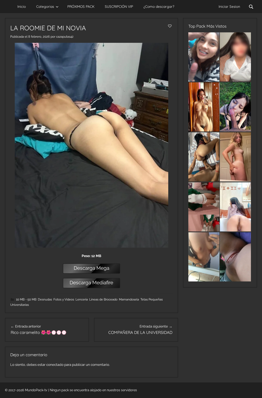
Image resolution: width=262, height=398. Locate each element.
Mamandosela (129, 299)
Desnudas (45, 299)
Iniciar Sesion (229, 6)
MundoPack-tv (36, 390)
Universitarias (19, 305)
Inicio (21, 6)
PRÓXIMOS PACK (80, 6)
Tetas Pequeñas (151, 299)
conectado (54, 365)
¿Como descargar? (158, 6)
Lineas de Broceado (103, 299)
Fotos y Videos (63, 299)
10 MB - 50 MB (26, 299)
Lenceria (82, 299)
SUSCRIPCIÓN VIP (119, 6)
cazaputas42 (64, 37)
